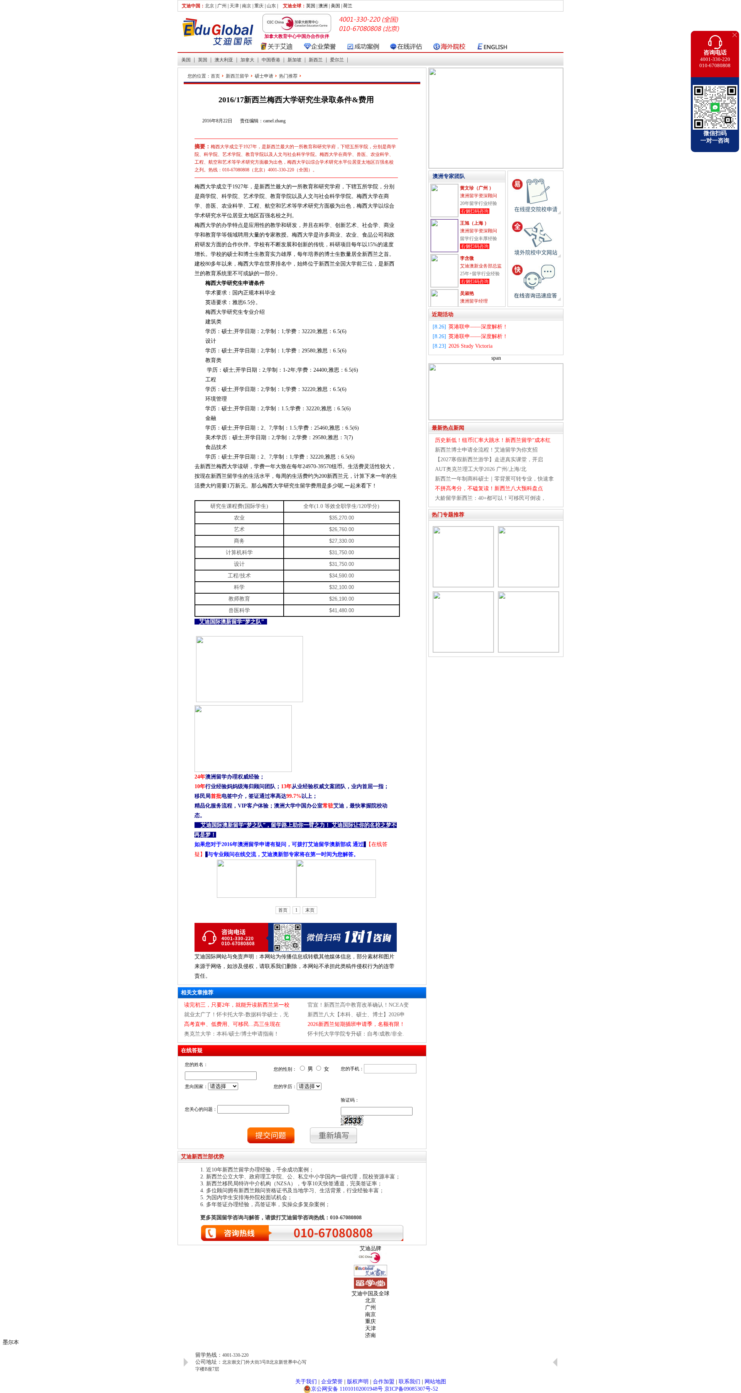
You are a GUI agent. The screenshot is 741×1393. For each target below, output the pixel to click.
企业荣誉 (332, 1382)
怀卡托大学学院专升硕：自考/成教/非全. (356, 1034)
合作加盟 (383, 1382)
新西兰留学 (237, 76)
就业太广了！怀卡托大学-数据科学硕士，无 (236, 1014)
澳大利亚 (224, 60)
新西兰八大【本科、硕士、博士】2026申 (356, 1014)
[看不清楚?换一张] (352, 1120)
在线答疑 (192, 1050)
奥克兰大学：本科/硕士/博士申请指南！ (231, 1034)
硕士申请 (264, 76)
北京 (209, 5)
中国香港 (271, 60)
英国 (202, 60)
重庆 (259, 5)
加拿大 (247, 60)
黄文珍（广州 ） (477, 188)
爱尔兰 (337, 60)
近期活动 (442, 314)
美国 (186, 60)
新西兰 (316, 60)
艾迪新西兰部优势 (202, 1156)
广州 (222, 5)
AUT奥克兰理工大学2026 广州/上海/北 (480, 469)
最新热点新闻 (448, 428)
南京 (246, 5)
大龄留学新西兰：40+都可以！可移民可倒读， (490, 498)
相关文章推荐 (197, 992)
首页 (215, 76)
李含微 (467, 258)
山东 (271, 5)
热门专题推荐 (448, 515)
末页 (310, 910)
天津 (234, 5)
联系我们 (409, 1382)
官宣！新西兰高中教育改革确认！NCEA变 (358, 1005)
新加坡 (294, 60)
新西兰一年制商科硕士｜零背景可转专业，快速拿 (494, 479)
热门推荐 (288, 76)
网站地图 (435, 1382)
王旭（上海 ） (474, 223)
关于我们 (306, 1382)
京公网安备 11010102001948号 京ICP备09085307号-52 (374, 1389)
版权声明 (358, 1382)
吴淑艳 (467, 293)
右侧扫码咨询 (475, 211)
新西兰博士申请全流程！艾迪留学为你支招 (486, 450)
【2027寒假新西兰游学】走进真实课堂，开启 (489, 459)
